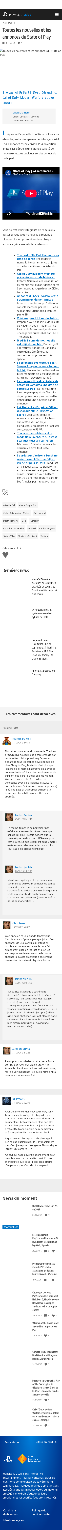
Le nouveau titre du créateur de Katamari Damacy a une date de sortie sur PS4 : (37, 384)
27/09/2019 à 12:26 (23, 871)
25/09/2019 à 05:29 (21, 927)
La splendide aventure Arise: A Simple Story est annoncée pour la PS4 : (38, 366)
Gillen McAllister (21, 112)
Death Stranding (11, 520)
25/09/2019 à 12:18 (23, 819)
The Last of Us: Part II (27, 536)
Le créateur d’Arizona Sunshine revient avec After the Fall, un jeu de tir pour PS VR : (37, 459)
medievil (31, 528)
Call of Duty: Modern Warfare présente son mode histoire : (36, 275)
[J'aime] (46, 1215)
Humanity (34, 520)
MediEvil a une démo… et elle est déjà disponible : (36, 342)
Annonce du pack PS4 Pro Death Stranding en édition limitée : (37, 297)
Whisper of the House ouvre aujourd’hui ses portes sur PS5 (45, 1326)
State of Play (9, 536)
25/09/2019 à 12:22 (21, 1052)
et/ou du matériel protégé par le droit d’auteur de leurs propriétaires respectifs (30, 1493)
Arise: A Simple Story (28, 505)
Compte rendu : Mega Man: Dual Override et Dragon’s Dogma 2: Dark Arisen (45, 1355)
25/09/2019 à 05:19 (21, 742)
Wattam (44, 536)
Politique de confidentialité (41, 1512)
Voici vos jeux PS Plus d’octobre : (38, 318)
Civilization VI (39, 513)
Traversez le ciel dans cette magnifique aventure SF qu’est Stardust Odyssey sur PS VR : (37, 436)
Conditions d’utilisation (10, 1512)
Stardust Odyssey (47, 528)
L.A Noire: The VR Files (13, 528)
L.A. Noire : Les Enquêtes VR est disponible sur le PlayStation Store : (37, 410)
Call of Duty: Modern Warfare (16, 513)
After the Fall (9, 505)
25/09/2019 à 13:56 (23, 982)
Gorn (24, 520)
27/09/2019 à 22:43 (21, 1102)
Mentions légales (13, 1520)
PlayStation (20, 14)
